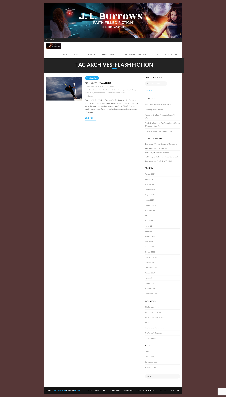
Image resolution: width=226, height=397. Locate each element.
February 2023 (150, 205)
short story (120, 93)
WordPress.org (150, 367)
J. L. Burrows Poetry (152, 307)
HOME (90, 390)
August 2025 (150, 174)
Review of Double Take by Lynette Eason (160, 131)
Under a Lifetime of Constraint (165, 144)
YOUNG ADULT (115, 390)
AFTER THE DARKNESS (163, 161)
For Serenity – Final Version (98, 83)
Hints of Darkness (161, 148)
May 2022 (148, 226)
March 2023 (149, 200)
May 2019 (148, 278)
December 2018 (151, 294)
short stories (111, 93)
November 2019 (151, 257)
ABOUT (97, 390)
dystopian (126, 90)
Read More (89, 118)
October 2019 (150, 262)
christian (105, 90)
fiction (132, 90)
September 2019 (151, 268)
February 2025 (150, 190)
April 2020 (149, 242)
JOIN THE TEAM (173, 390)
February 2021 (150, 236)
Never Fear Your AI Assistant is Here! (159, 104)
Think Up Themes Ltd (59, 390)
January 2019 (150, 288)
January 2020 (150, 252)
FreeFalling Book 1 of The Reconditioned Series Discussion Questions (162, 124)
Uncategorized (92, 78)
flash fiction (89, 93)
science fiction (99, 93)
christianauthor (116, 90)
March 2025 (149, 184)
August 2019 (150, 273)
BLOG (105, 390)
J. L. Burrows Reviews (153, 312)
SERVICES (162, 390)
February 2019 (150, 283)
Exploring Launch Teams (154, 110)
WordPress (77, 390)
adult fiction (91, 90)
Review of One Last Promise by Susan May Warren (160, 116)
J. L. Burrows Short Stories (154, 317)
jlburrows (110, 87)
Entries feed (149, 357)
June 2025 (149, 179)
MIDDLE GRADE (128, 390)
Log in (147, 351)
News (147, 323)
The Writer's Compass (153, 333)
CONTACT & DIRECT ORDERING (146, 390)
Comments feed (151, 362)
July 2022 (148, 216)
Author (99, 90)
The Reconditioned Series (154, 328)
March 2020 (149, 247)
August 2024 (150, 195)
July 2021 (148, 231)
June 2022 (149, 221)
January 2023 (150, 210)
